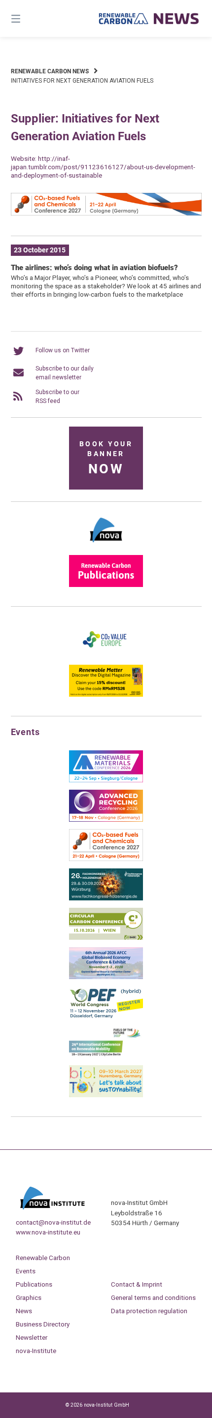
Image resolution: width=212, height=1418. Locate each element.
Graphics (28, 1297)
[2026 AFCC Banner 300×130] (106, 977)
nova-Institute (36, 1351)
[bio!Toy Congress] (106, 1095)
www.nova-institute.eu (48, 1232)
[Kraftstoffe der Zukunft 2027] (106, 1055)
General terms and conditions (153, 1297)
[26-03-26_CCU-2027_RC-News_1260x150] (106, 213)
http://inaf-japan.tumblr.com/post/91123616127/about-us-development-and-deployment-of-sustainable (103, 166)
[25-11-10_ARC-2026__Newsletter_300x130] (106, 819)
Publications (34, 1284)
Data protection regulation (149, 1311)
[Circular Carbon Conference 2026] (106, 937)
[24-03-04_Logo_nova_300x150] (106, 545)
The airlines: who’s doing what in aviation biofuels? (94, 267)
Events (25, 1271)
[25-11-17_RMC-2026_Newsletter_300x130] (106, 780)
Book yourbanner (106, 458)
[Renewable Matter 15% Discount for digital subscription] (106, 694)
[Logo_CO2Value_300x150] (106, 655)
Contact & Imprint (136, 1284)
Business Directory (43, 1324)
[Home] (149, 18)
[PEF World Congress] (106, 1016)
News (24, 1311)
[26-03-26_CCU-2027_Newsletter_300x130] (106, 859)
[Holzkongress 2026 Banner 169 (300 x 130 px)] (106, 898)
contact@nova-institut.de (53, 1222)
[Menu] (30, 18)
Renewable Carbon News (50, 71)
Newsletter (31, 1337)
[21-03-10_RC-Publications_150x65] (106, 585)
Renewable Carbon (43, 1258)
